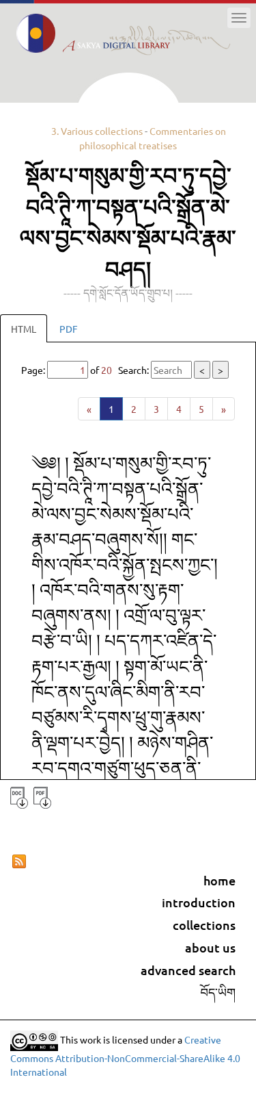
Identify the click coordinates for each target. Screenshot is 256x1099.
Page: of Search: (122, 370)
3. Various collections (97, 131)
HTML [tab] (23, 329)
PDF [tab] (68, 329)
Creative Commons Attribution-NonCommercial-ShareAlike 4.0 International (125, 1055)
